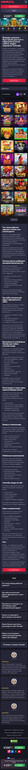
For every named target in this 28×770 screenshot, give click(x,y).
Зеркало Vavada (14, 80)
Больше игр (14, 219)
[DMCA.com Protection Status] (14, 743)
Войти (14, 10)
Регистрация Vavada (14, 569)
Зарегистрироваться (14, 6)
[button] (2, 22)
